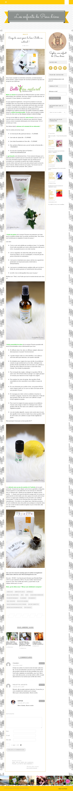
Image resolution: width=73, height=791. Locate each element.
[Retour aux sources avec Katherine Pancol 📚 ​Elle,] (13, 780)
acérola (29, 591)
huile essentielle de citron (16, 604)
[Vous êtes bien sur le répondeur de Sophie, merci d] (4, 780)
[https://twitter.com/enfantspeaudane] (55, 69)
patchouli (28, 607)
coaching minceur (36, 595)
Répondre (41, 663)
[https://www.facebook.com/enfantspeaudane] (50, 69)
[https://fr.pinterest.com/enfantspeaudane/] (65, 69)
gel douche (11, 601)
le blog (38, 114)
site (34, 114)
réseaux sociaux (26, 114)
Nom (7, 731)
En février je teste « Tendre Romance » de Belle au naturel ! (25, 644)
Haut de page (63, 788)
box (27, 595)
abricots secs (20, 591)
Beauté (25, 34)
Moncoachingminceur (14, 607)
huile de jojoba (22, 601)
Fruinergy (32, 598)
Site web (8, 739)
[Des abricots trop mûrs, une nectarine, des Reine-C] (50, 780)
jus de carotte (33, 604)
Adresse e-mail (53, 91)
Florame (23, 598)
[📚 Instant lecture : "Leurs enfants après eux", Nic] (32, 780)
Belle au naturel (11, 94)
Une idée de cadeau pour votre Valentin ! (38, 643)
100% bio (10, 591)
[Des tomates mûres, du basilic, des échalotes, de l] (59, 780)
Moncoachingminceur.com (29, 574)
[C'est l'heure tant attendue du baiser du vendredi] (22, 780)
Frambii (16, 663)
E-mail (8, 735)
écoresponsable (12, 598)
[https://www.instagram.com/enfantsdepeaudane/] (60, 69)
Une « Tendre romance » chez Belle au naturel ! (12, 643)
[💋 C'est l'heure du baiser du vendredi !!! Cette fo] (41, 780)
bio (22, 595)
